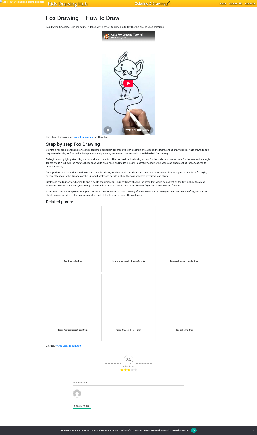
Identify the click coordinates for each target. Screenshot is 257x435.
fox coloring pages (83, 137)
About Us (250, 3)
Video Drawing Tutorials (68, 345)
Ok (194, 430)
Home (223, 3)
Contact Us (235, 3)
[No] (253, 430)
